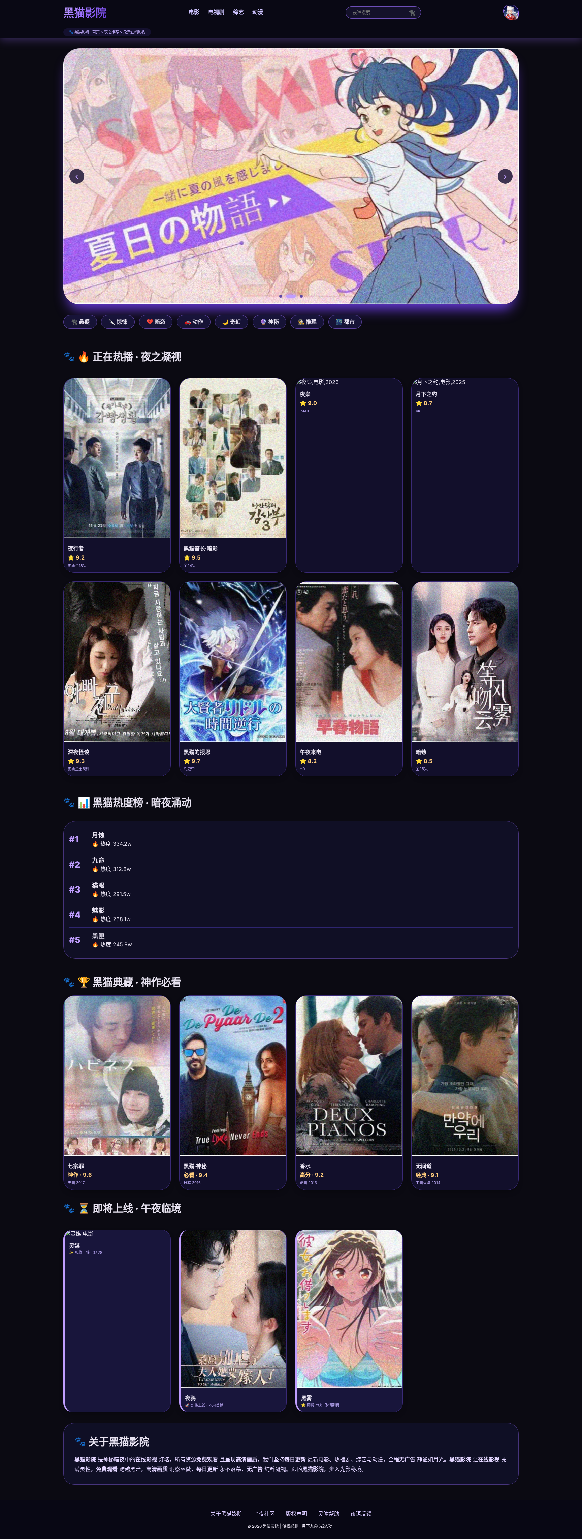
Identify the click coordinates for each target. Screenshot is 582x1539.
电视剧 (216, 12)
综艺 (238, 12)
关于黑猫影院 (226, 1513)
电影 (194, 12)
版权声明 (296, 1513)
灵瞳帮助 (329, 1513)
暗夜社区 (264, 1513)
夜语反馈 (361, 1513)
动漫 (257, 12)
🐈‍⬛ (412, 13)
